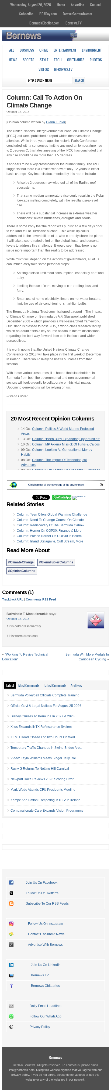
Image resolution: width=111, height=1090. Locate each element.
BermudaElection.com (44, 23)
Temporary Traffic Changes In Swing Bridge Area (46, 748)
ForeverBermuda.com (77, 13)
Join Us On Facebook (41, 882)
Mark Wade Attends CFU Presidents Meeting (43, 790)
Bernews (55, 1057)
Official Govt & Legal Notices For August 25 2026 (46, 706)
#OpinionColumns (21, 571)
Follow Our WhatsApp (45, 1016)
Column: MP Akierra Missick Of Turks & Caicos (66, 444)
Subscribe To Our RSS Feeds (47, 903)
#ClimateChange (21, 562)
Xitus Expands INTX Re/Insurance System (41, 727)
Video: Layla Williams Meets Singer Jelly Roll (44, 758)
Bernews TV (40, 975)
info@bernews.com (21, 1069)
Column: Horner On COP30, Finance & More (49, 531)
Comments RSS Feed (41, 599)
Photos (96, 59)
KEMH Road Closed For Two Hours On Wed (43, 737)
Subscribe (26, 13)
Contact (95, 4)
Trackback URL (12, 599)
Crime (43, 50)
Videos (44, 69)
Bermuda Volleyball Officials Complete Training (45, 695)
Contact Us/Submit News (46, 934)
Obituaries (75, 59)
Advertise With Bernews (45, 945)
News (13, 59)
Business (27, 50)
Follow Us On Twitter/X (42, 893)
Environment (92, 50)
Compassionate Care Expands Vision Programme (47, 810)
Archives (76, 685)
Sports (28, 59)
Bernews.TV (73, 23)
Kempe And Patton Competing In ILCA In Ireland (46, 800)
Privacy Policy (40, 1027)
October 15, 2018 (17, 618)
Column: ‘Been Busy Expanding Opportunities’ (66, 439)
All (11, 50)
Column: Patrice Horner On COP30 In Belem (49, 536)
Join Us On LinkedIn (46, 965)
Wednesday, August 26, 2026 (30, 4)
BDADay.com (48, 13)
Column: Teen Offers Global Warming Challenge (52, 514)
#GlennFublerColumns (56, 562)
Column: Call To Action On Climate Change (44, 101)
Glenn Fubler (55, 122)
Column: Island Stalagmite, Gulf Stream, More (50, 541)
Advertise (77, 4)
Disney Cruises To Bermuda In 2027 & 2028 (43, 716)
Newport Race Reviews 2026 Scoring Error (42, 779)
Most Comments (28, 685)
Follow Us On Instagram (45, 924)
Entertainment (65, 50)
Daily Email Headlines (46, 1006)
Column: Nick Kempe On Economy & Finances (66, 470)
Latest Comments (55, 685)
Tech (58, 59)
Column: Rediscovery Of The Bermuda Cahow (50, 525)
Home (61, 4)
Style (44, 59)
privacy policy (20, 1074)
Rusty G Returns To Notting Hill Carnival (40, 769)
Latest (10, 685)
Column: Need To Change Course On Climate (50, 520)
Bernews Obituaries (45, 986)
